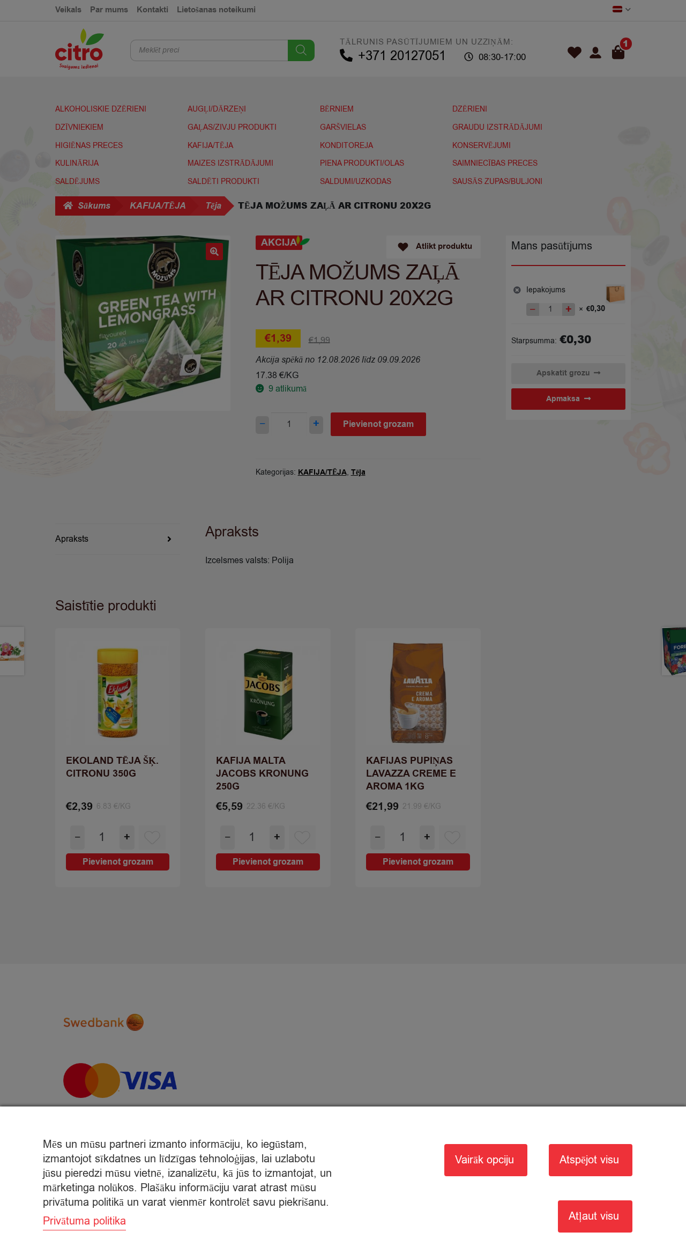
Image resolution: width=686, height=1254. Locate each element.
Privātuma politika (84, 1221)
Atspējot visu (589, 1160)
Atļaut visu (594, 1216)
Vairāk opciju (484, 1160)
